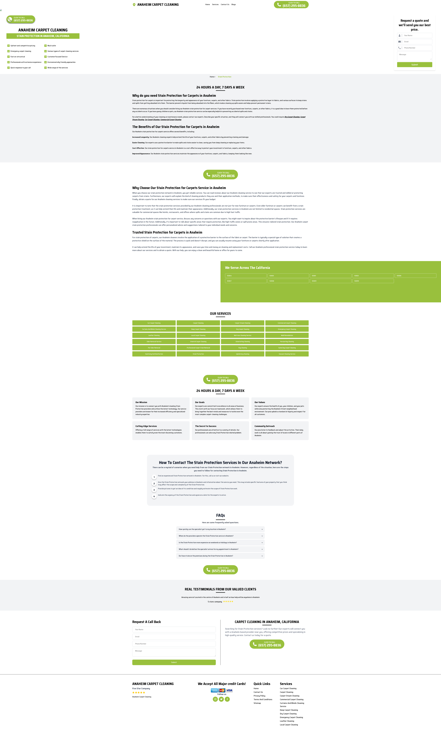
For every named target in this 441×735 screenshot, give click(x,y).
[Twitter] (221, 699)
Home (212, 76)
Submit (414, 64)
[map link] (134, 4)
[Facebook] (227, 699)
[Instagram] (215, 699)
